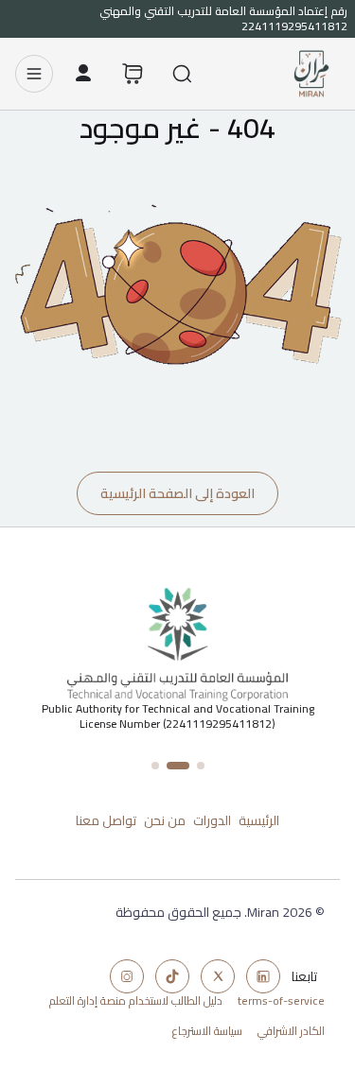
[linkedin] (263, 976)
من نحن (165, 820)
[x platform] (218, 976)
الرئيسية (259, 820)
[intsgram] (127, 976)
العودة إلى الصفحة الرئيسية (177, 493)
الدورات (212, 820)
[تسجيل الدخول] (83, 74)
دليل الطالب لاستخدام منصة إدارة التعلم (135, 1001)
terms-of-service (281, 1001)
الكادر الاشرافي (291, 1031)
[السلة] (132, 74)
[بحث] (182, 74)
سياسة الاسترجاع (207, 1031)
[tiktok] (172, 976)
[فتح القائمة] (34, 74)
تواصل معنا (106, 820)
